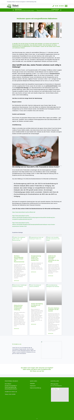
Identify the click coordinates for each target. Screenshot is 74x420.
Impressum (33, 385)
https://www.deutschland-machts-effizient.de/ (23, 212)
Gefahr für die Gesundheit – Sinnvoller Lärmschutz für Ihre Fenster (53, 258)
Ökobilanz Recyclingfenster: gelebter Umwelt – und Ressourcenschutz (19, 258)
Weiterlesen (16, 280)
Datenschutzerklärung (35, 388)
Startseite (32, 383)
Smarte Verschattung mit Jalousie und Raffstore (37, 305)
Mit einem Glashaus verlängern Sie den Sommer (53, 309)
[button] (66, 6)
